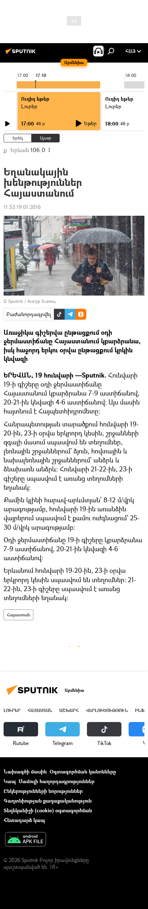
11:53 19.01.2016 (22, 207)
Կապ (10, 781)
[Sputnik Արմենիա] (22, 53)
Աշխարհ (69, 710)
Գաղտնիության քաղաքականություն (48, 800)
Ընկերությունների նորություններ (43, 790)
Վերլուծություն (107, 710)
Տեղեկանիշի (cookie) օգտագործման (48, 810)
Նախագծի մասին (25, 771)
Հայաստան (18, 615)
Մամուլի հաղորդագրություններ (56, 781)
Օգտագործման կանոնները (83, 771)
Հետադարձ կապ (24, 820)
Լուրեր (12, 710)
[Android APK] (25, 840)
